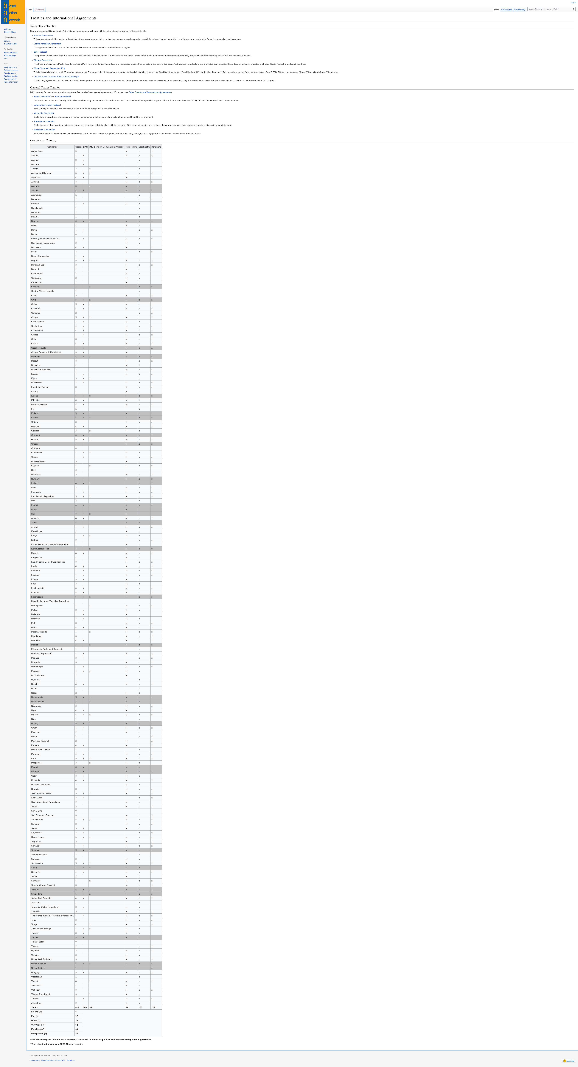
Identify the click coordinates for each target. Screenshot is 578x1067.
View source (506, 10)
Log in (573, 3)
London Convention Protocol (47, 105)
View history (519, 10)
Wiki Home (8, 29)
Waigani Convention (43, 60)
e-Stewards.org (10, 44)
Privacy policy (35, 1060)
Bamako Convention (43, 35)
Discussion (39, 10)
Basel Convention (42, 96)
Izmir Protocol (40, 52)
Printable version (11, 76)
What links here (10, 67)
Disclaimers (71, 1060)
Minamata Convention (44, 113)
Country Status (10, 32)
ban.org (7, 41)
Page (30, 10)
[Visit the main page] (13, 12)
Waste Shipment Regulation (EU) (49, 68)
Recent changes (10, 53)
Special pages (10, 73)
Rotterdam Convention (44, 121)
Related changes (11, 70)
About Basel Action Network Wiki (53, 1060)
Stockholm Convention (44, 129)
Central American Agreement (47, 43)
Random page (10, 56)
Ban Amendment (63, 96)
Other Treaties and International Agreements (150, 92)
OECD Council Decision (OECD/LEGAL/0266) (55, 76)
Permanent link (10, 79)
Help (6, 58)
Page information (11, 82)
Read (496, 10)
